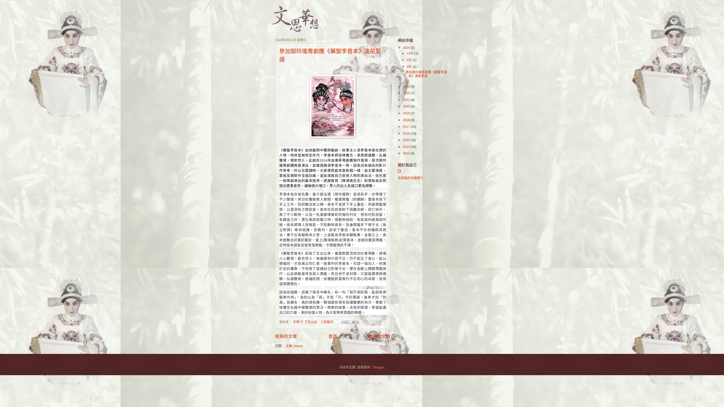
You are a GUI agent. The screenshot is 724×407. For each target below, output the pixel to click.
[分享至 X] (350, 322)
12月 (410, 53)
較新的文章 (286, 336)
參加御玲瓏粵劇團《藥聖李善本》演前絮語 (426, 74)
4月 (410, 67)
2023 (407, 86)
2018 (407, 120)
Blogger (378, 367)
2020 (407, 106)
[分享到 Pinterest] (357, 322)
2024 (407, 48)
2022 (407, 93)
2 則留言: (328, 322)
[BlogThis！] (347, 322)
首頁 (332, 336)
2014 (407, 147)
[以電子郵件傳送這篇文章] (343, 322)
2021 (407, 100)
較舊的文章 (379, 336)
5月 (410, 60)
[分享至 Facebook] (354, 322)
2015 (407, 140)
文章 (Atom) (294, 346)
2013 (407, 153)
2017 (407, 126)
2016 (407, 133)
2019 (407, 113)
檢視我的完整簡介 (410, 178)
